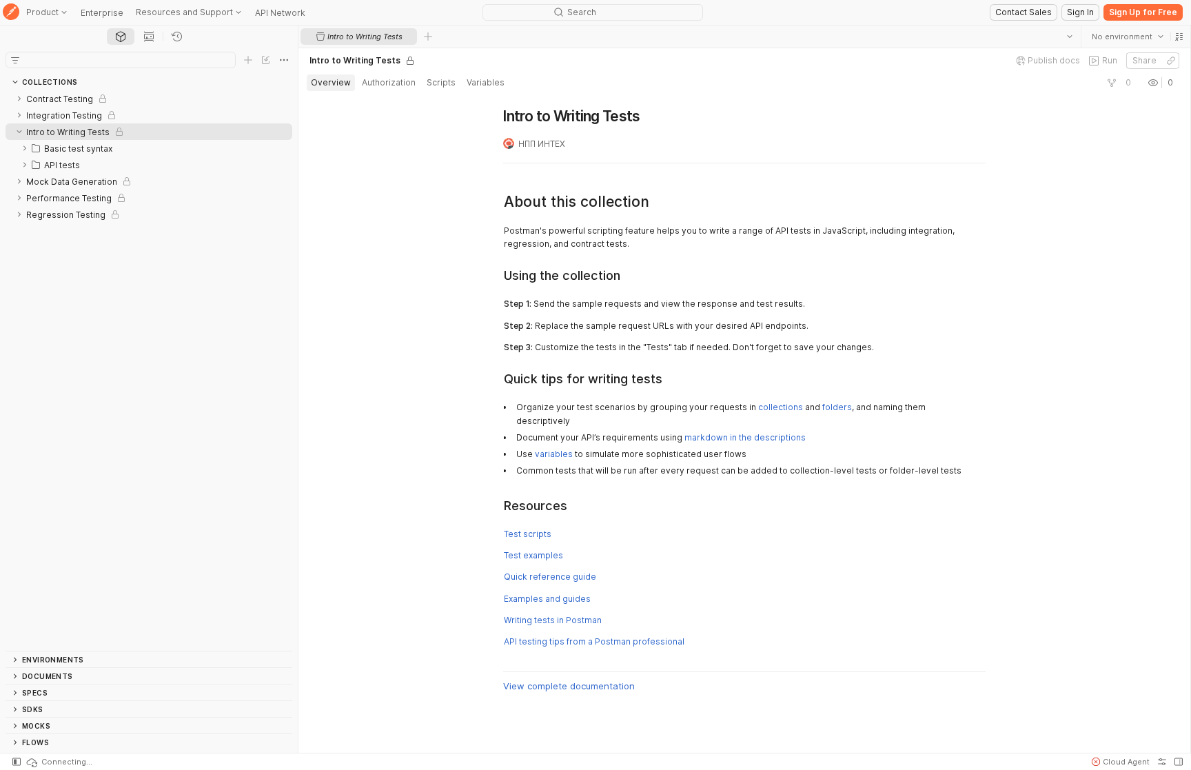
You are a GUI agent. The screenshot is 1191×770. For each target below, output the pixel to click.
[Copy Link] (1170, 60)
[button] (1178, 36)
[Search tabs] (1069, 36)
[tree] (149, 370)
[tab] (120, 36)
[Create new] (248, 60)
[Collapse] (19, 131)
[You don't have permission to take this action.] (428, 36)
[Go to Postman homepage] (11, 12)
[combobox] (1127, 36)
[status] (58, 762)
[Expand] (19, 98)
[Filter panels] (15, 60)
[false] (1111, 82)
